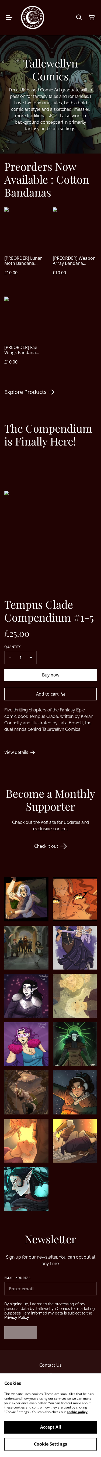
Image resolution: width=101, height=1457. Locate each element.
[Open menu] (9, 17)
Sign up (20, 1332)
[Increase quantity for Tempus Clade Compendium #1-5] (31, 657)
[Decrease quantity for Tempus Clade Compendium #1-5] (9, 657)
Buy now (50, 675)
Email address (17, 1278)
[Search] (78, 17)
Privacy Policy (16, 1317)
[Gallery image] (26, 899)
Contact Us (50, 1365)
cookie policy (77, 1412)
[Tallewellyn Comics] (32, 17)
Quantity (12, 647)
